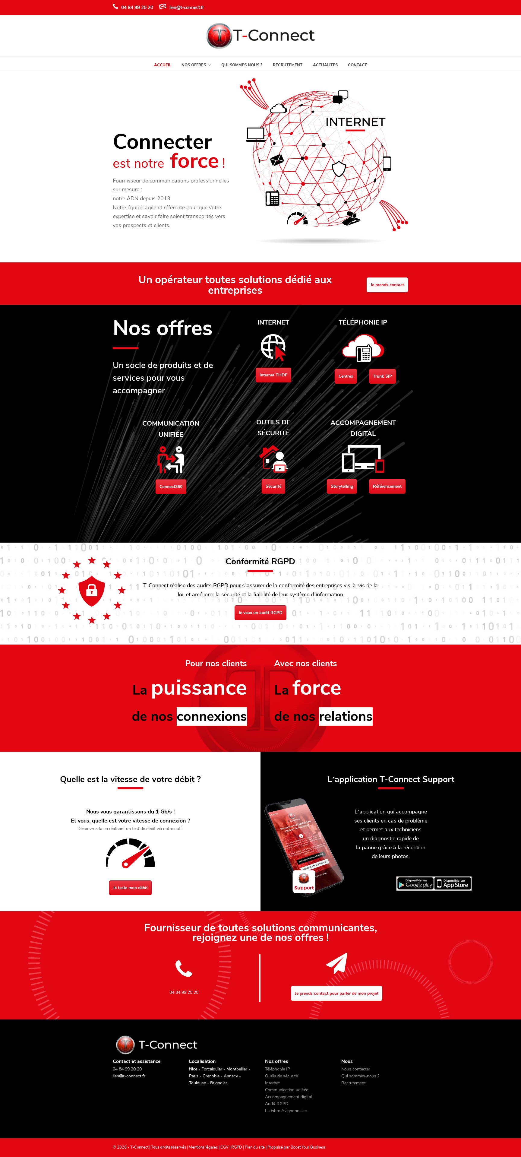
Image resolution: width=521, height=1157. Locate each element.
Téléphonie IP (277, 1069)
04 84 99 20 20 (137, 8)
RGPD (236, 1147)
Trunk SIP (382, 376)
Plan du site (255, 1147)
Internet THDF (273, 375)
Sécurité (273, 486)
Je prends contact (387, 285)
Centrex (346, 376)
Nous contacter (355, 1069)
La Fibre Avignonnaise (286, 1111)
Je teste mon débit (130, 888)
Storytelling (342, 486)
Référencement (387, 486)
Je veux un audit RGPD (260, 613)
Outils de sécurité (281, 1076)
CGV (224, 1147)
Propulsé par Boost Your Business (296, 1147)
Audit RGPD (276, 1104)
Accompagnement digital (288, 1097)
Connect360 (170, 487)
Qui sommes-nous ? (360, 1076)
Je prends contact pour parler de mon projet (336, 993)
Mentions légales (203, 1147)
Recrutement (353, 1083)
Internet (272, 1083)
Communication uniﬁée (286, 1090)
